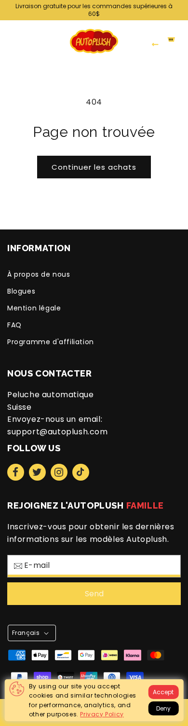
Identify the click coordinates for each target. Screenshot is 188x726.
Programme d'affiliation (50, 342)
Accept (163, 692)
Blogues (21, 291)
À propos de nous (38, 274)
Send (94, 593)
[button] (9, 41)
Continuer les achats (94, 167)
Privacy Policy (101, 714)
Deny (163, 708)
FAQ (14, 325)
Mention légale (34, 308)
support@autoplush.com (57, 431)
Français (26, 633)
